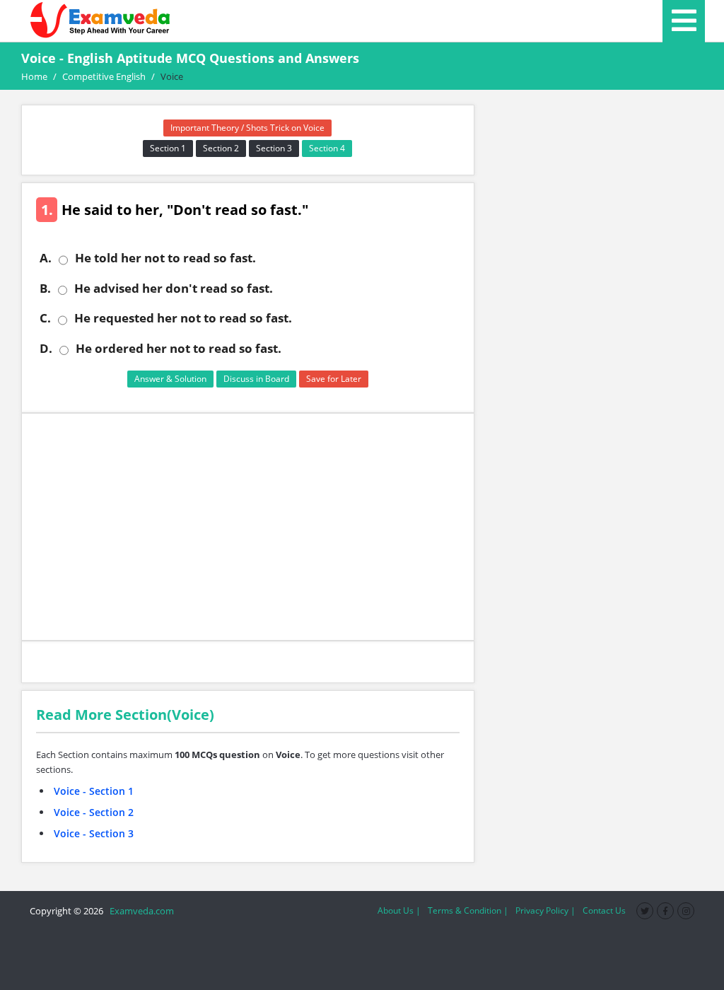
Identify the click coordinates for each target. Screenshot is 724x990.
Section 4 (327, 148)
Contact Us (604, 910)
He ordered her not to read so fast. (178, 348)
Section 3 (274, 148)
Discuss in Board (256, 379)
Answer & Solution (170, 379)
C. (45, 318)
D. (46, 348)
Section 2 (221, 148)
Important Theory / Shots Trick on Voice (247, 128)
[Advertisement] (248, 527)
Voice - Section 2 (94, 812)
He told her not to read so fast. (165, 258)
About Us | (399, 910)
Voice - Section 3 (94, 833)
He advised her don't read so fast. (173, 288)
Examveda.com (139, 910)
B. (45, 288)
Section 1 (168, 148)
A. (46, 258)
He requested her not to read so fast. (183, 318)
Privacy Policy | (545, 910)
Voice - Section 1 (94, 791)
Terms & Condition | (468, 910)
